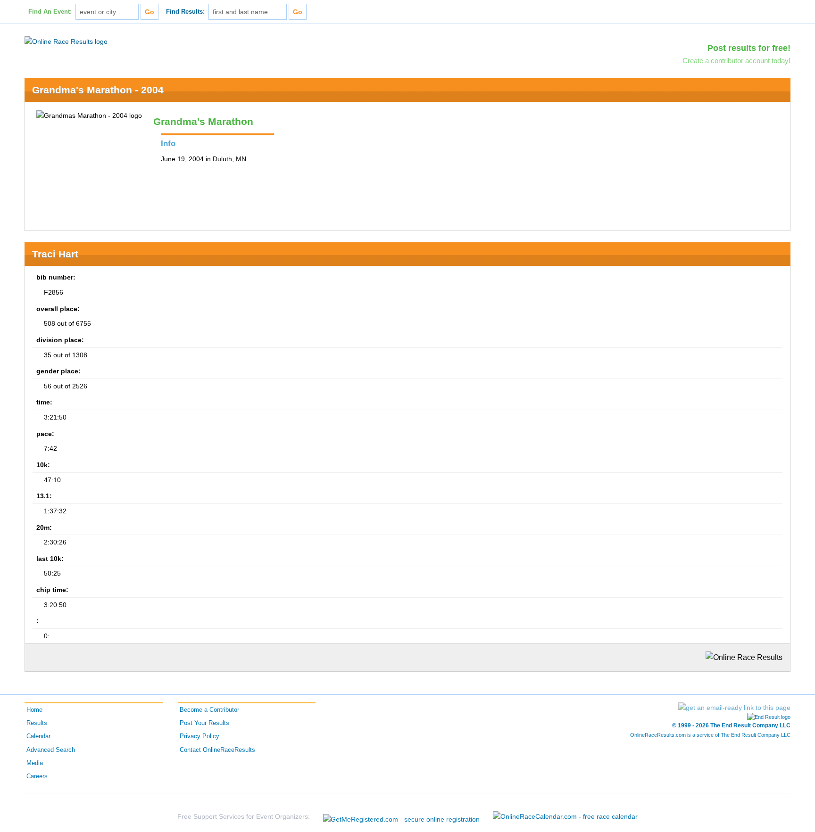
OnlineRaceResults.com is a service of (710, 735)
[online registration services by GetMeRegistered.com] (401, 816)
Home (34, 710)
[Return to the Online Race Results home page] (66, 41)
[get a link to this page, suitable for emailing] (734, 707)
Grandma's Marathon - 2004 (98, 89)
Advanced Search (50, 750)
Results (36, 723)
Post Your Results (204, 723)
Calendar (38, 736)
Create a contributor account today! (736, 61)
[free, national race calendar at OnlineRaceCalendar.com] (565, 816)
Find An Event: (50, 11)
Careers (37, 776)
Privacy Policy (199, 736)
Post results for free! (748, 48)
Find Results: (185, 11)
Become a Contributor (209, 710)
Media (34, 763)
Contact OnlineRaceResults (217, 750)
